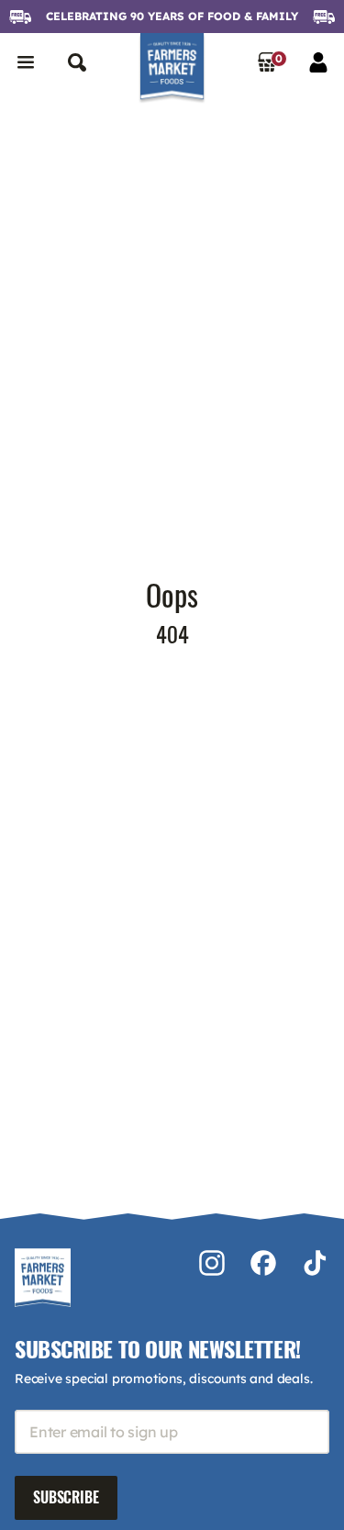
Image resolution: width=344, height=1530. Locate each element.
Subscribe (66, 1497)
